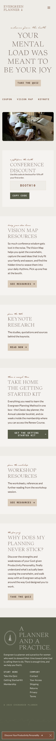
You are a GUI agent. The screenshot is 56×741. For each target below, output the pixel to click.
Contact (34, 676)
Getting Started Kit (13, 680)
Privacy (33, 692)
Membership (10, 684)
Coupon (7, 99)
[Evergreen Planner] (13, 8)
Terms (33, 696)
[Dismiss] (50, 735)
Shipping (34, 684)
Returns (34, 688)
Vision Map (25, 99)
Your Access (36, 680)
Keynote (43, 99)
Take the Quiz (28, 82)
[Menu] (48, 8)
